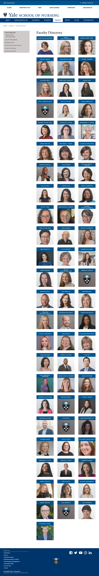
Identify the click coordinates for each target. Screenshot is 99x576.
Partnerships (88, 20)
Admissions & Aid (20, 20)
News (40, 7)
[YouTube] (80, 552)
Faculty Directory (10, 32)
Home (5, 26)
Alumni (9, 7)
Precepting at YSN (25, 7)
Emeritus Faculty (10, 35)
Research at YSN (9, 42)
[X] (75, 552)
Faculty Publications (11, 40)
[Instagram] (85, 552)
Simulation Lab (87, 7)
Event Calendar (54, 7)
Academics (36, 20)
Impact (67, 20)
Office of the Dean (10, 48)
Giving (76, 20)
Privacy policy (17, 571)
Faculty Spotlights (10, 51)
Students (47, 20)
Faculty (58, 20)
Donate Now (71, 7)
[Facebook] (70, 552)
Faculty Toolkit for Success (13, 45)
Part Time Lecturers (10, 36)
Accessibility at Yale (8, 571)
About (8, 20)
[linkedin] (90, 552)
